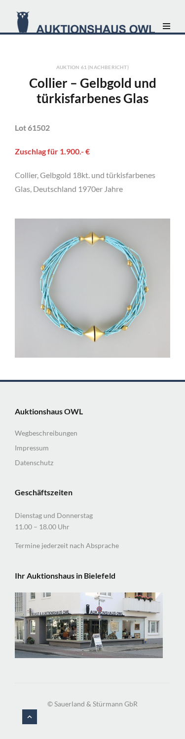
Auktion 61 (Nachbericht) (92, 67)
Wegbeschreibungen (46, 433)
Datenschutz (34, 462)
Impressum (32, 447)
